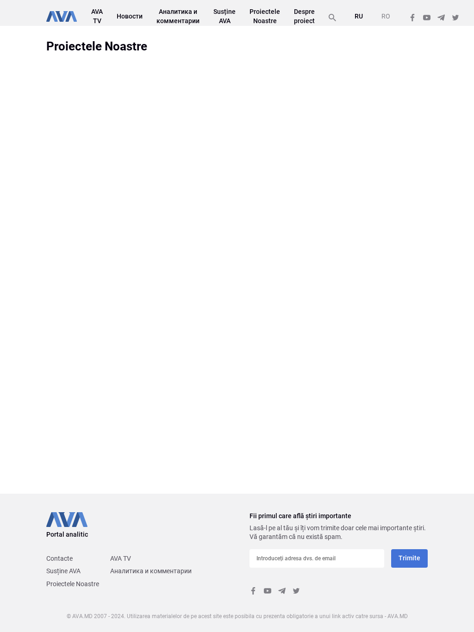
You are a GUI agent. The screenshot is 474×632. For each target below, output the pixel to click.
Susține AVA (63, 571)
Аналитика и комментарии (151, 571)
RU (359, 16)
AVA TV (120, 558)
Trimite (409, 558)
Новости (130, 16)
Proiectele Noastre (72, 584)
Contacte (59, 558)
